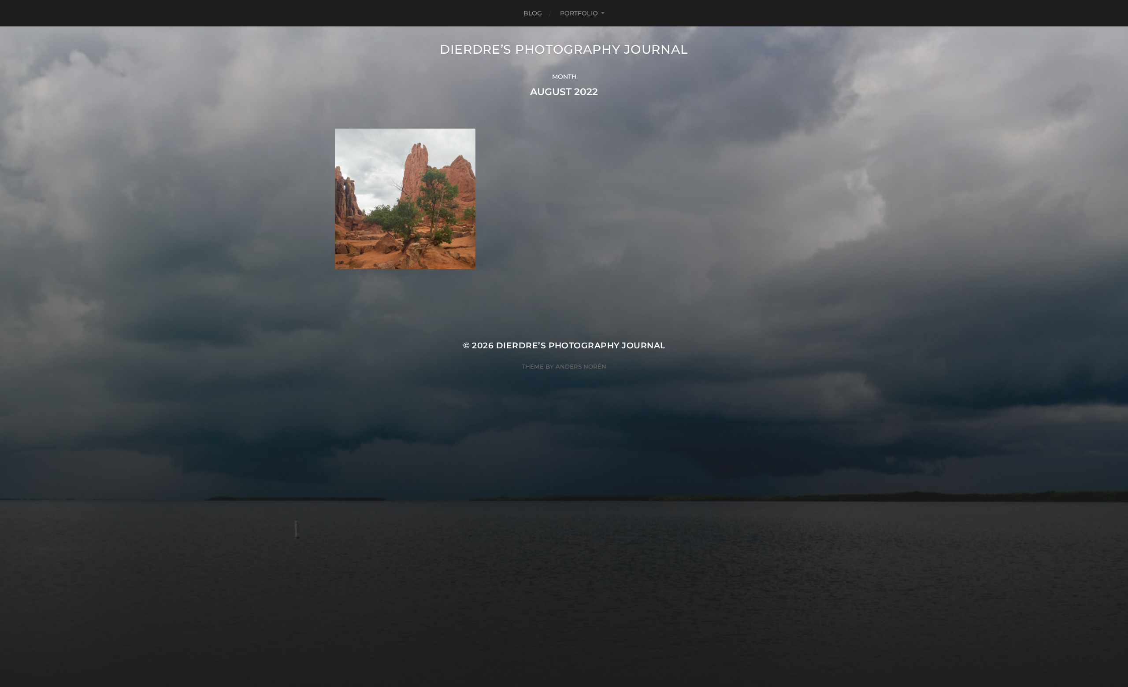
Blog (532, 13)
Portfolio (579, 13)
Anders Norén (581, 366)
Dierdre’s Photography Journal (564, 49)
